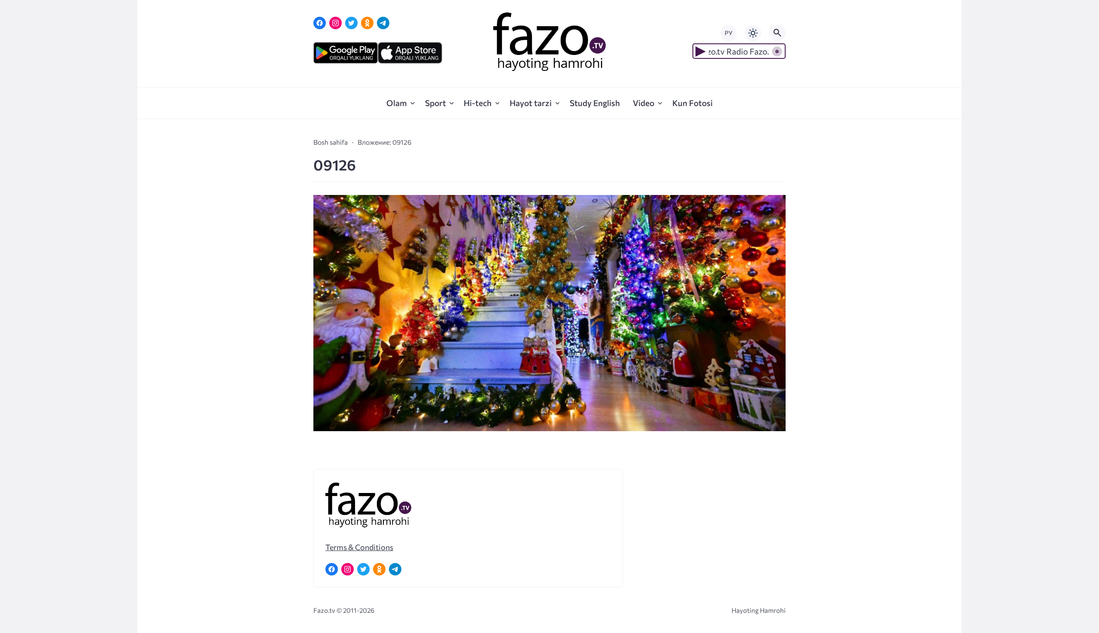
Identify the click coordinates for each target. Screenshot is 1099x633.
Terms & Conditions (359, 547)
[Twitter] (351, 23)
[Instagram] (335, 23)
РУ (728, 33)
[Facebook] (319, 23)
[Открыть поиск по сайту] (777, 33)
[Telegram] (383, 23)
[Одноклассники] (367, 23)
